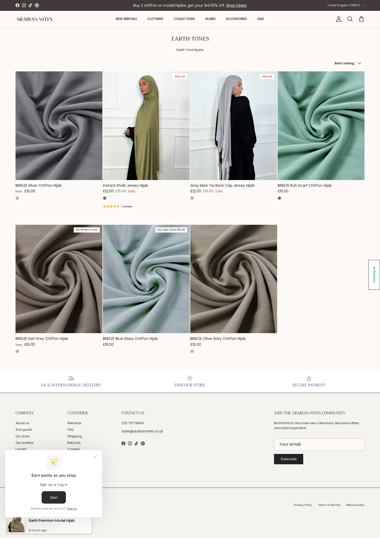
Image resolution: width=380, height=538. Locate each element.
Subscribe (289, 459)
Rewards (74, 423)
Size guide (24, 429)
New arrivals (126, 19)
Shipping (74, 436)
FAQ (70, 429)
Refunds (74, 442)
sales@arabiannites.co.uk (142, 431)
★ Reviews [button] (374, 275)
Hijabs (210, 19)
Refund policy (355, 505)
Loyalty (21, 449)
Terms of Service (329, 505)
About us (22, 423)
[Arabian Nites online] (34, 19)
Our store (22, 436)
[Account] (337, 19)
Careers (73, 449)
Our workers (25, 442)
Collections (184, 19)
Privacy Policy (303, 505)
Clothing (155, 19)
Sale (260, 19)
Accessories (236, 19)
